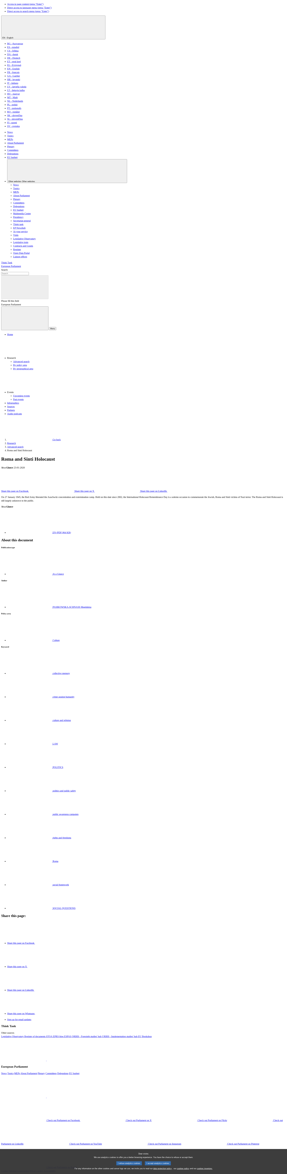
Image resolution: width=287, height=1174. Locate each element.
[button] (146, 348)
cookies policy (183, 1168)
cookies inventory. (205, 1168)
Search (4, 270)
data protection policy (162, 1168)
